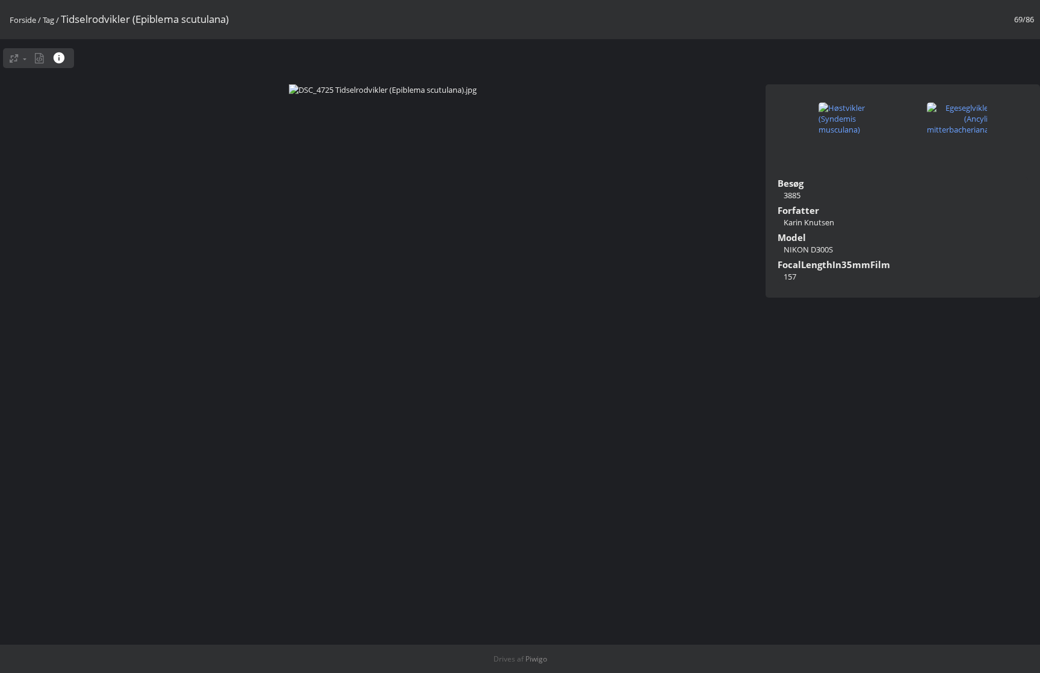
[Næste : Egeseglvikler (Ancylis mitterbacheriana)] (957, 119)
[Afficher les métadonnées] (60, 57)
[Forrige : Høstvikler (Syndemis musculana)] (849, 119)
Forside (23, 19)
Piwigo (536, 659)
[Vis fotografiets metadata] (39, 58)
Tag (48, 19)
